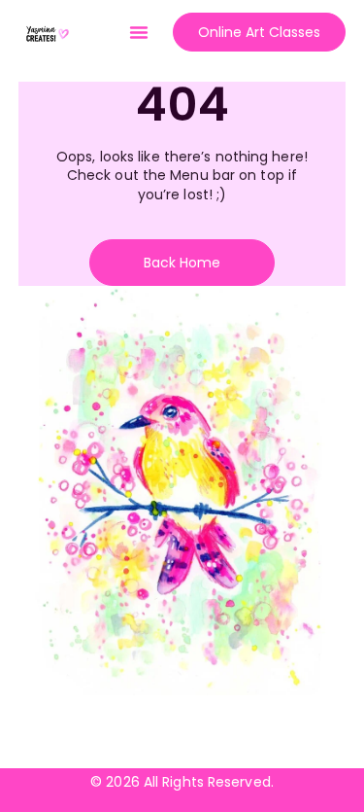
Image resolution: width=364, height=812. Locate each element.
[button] (138, 32)
